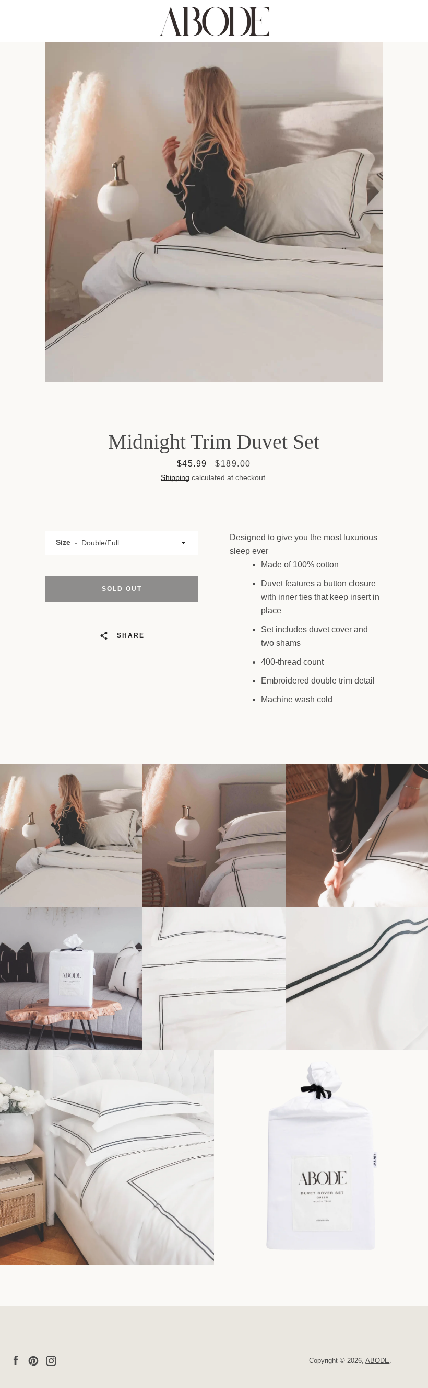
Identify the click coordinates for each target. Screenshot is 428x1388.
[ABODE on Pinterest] (33, 1360)
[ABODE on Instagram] (51, 1360)
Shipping (175, 477)
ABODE (377, 1360)
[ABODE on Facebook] (15, 1360)
